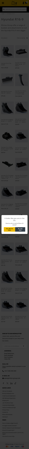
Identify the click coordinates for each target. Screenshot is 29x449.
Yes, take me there (9, 229)
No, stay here (20, 229)
